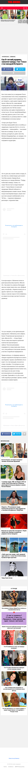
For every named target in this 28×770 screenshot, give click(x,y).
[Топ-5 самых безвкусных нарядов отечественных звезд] (14, 658)
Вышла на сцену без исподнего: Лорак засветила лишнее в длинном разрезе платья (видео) (13, 532)
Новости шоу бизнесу (14, 758)
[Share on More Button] (13, 73)
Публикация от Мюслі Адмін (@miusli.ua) (14, 425)
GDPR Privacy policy (19, 766)
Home (5, 766)
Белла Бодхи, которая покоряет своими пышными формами (8, 21)
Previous (0, 17)
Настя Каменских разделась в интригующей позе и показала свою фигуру (14, 689)
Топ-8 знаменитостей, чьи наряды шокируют (14, 647)
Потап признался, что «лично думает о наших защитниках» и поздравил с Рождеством (14, 710)
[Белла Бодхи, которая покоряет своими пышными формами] (8, 14)
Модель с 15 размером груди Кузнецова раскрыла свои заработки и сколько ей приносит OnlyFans (13, 508)
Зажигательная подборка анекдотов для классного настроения (14, 627)
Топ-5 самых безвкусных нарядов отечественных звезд (14, 668)
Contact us (10, 766)
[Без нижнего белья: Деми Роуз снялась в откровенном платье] (14, 599)
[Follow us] (24, 8)
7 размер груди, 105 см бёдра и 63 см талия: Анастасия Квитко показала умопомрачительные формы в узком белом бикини (13, 484)
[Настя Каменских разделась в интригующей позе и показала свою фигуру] (14, 678)
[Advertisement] (14, 38)
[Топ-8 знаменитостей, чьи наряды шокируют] (14, 637)
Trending (14, 5)
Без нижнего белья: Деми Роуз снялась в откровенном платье (14, 609)
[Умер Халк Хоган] (14, 568)
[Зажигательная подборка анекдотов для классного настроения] (14, 618)
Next (27, 17)
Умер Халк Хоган (6, 578)
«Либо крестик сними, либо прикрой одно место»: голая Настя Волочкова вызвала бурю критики (13, 556)
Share (2, 78)
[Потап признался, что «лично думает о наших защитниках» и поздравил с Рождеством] (14, 700)
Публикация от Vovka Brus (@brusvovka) (14, 275)
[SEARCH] (26, 8)
